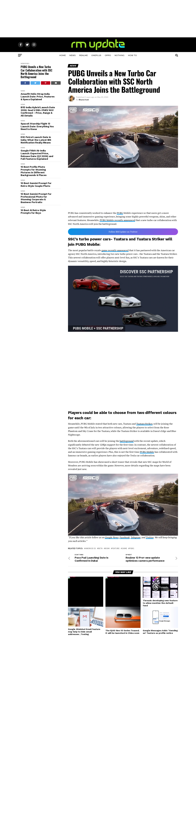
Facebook (124, 537)
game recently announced (115, 250)
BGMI (107, 548)
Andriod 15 (90, 548)
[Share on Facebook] (25, 83)
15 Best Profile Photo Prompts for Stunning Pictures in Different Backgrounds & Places (34, 171)
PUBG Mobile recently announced (117, 220)
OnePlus (96, 55)
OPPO (108, 55)
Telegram (135, 537)
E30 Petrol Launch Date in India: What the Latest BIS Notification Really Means (36, 140)
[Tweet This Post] (35, 83)
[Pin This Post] (45, 83)
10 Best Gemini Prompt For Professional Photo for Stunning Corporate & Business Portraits (36, 198)
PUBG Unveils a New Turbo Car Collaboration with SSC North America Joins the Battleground (36, 72)
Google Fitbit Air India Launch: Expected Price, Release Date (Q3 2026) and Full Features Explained (37, 154)
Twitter (149, 537)
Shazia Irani (84, 99)
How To (132, 55)
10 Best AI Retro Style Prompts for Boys (33, 211)
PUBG (27, 63)
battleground (127, 440)
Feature (115, 548)
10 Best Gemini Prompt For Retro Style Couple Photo (36, 184)
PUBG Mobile (147, 451)
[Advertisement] (98, 18)
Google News (111, 537)
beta (100, 548)
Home (62, 55)
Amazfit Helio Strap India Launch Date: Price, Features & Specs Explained (38, 97)
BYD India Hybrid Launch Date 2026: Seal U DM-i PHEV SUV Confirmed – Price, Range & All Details (38, 111)
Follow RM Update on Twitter (123, 231)
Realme (83, 55)
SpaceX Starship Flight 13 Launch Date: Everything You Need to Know (37, 126)
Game (124, 548)
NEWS (72, 55)
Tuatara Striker (144, 423)
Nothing (119, 55)
